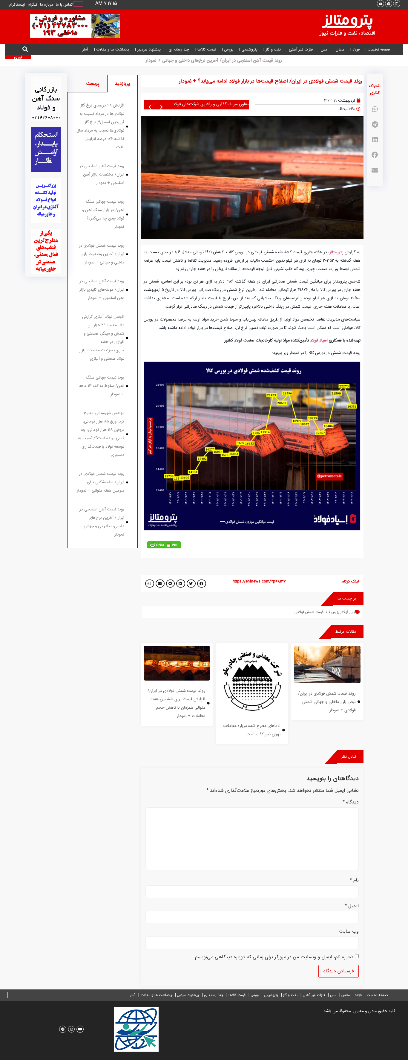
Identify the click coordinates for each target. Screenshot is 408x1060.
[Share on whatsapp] (375, 109)
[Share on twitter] (191, 583)
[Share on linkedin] (375, 140)
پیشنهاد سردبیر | (148, 49)
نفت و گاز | (272, 49)
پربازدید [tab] (122, 83)
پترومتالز (336, 252)
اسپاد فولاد (319, 340)
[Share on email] (375, 170)
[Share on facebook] (375, 155)
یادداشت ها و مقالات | (111, 49)
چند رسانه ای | (178, 49)
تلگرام (32, 4)
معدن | (339, 49)
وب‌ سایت (349, 931)
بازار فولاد (348, 612)
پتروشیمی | (248, 49)
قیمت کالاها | (205, 49)
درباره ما (46, 4)
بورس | (227, 49)
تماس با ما (64, 4)
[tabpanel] (102, 320)
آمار (85, 49)
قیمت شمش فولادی (309, 612)
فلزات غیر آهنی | (300, 49)
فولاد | (355, 49)
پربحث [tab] (92, 83)
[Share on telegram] (375, 124)
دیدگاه (351, 802)
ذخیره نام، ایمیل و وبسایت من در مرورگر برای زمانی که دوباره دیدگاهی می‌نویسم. (273, 957)
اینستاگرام (17, 4)
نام (354, 880)
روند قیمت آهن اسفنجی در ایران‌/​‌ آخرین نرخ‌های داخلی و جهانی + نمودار (239, 60)
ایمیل (352, 906)
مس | (323, 49)
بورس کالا (332, 612)
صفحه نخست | (378, 49)
